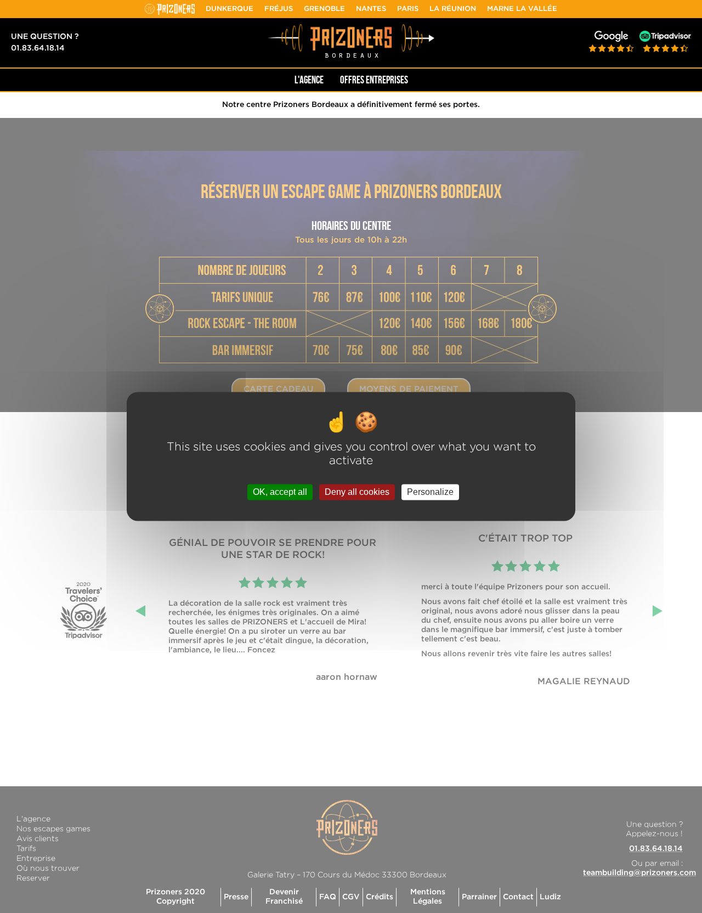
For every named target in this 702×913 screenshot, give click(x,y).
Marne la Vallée (522, 9)
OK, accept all (280, 492)
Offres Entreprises (374, 80)
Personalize (430, 492)
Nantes (371, 9)
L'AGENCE (309, 80)
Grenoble (324, 9)
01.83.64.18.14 (38, 48)
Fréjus (278, 9)
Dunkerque (229, 9)
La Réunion (452, 9)
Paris (407, 9)
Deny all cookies (357, 492)
